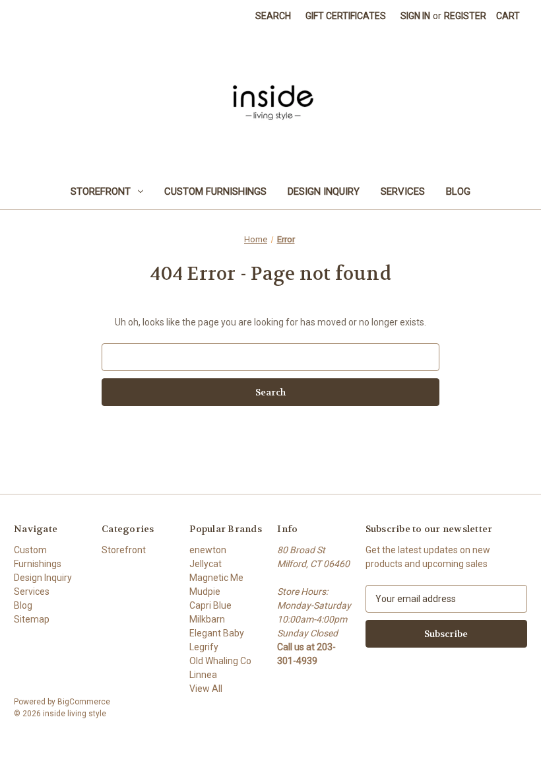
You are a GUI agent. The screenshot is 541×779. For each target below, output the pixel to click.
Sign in (415, 16)
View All (205, 688)
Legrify (203, 647)
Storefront (101, 191)
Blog (458, 191)
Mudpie (204, 591)
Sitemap (31, 619)
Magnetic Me (216, 577)
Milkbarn (207, 619)
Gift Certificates (345, 16)
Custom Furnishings (215, 191)
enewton (207, 550)
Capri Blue (210, 605)
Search (273, 16)
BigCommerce (83, 701)
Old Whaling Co (220, 661)
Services (403, 191)
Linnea (203, 674)
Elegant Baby (216, 633)
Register (465, 16)
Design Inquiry (324, 191)
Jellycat (205, 564)
